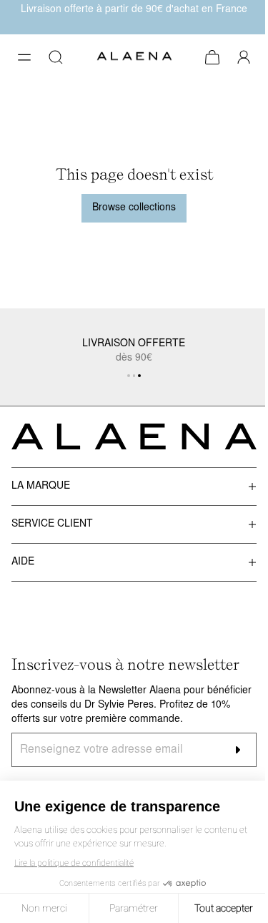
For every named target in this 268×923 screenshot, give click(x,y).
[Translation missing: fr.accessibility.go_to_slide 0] (128, 375)
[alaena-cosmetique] (134, 58)
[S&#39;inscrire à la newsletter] (238, 750)
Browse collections (134, 208)
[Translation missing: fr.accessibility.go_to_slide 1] (134, 375)
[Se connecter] (244, 57)
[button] (24, 57)
